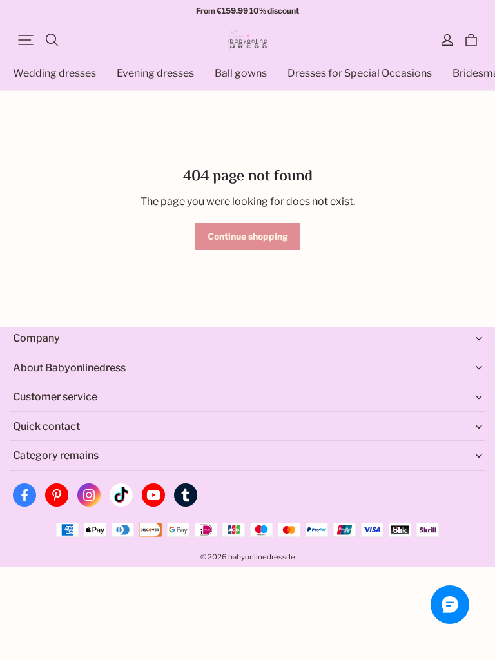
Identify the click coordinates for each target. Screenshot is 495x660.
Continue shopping (248, 236)
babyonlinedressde (261, 556)
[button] (26, 40)
